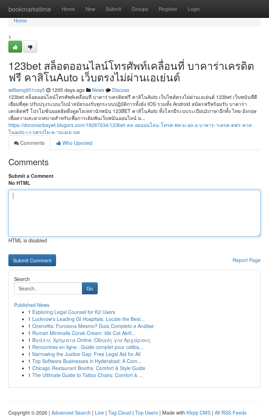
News (98, 89)
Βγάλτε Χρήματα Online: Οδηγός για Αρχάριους (91, 339)
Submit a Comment (31, 175)
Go (90, 288)
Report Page (247, 259)
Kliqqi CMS (198, 412)
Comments (31, 142)
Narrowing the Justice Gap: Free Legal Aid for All (86, 353)
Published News (31, 304)
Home (68, 8)
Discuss (120, 89)
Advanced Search (71, 412)
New (90, 8)
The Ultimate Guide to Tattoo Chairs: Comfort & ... (87, 374)
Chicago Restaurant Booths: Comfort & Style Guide (88, 367)
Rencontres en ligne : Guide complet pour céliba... (87, 346)
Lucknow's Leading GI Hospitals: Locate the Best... (88, 318)
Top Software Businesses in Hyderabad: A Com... (87, 360)
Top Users (146, 412)
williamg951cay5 (26, 89)
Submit (113, 8)
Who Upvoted (76, 142)
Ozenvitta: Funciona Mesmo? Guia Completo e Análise (93, 325)
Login (194, 8)
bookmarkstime (29, 8)
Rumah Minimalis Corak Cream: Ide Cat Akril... (84, 332)
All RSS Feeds (231, 412)
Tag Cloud (119, 412)
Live (99, 412)
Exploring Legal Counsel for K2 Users (73, 311)
